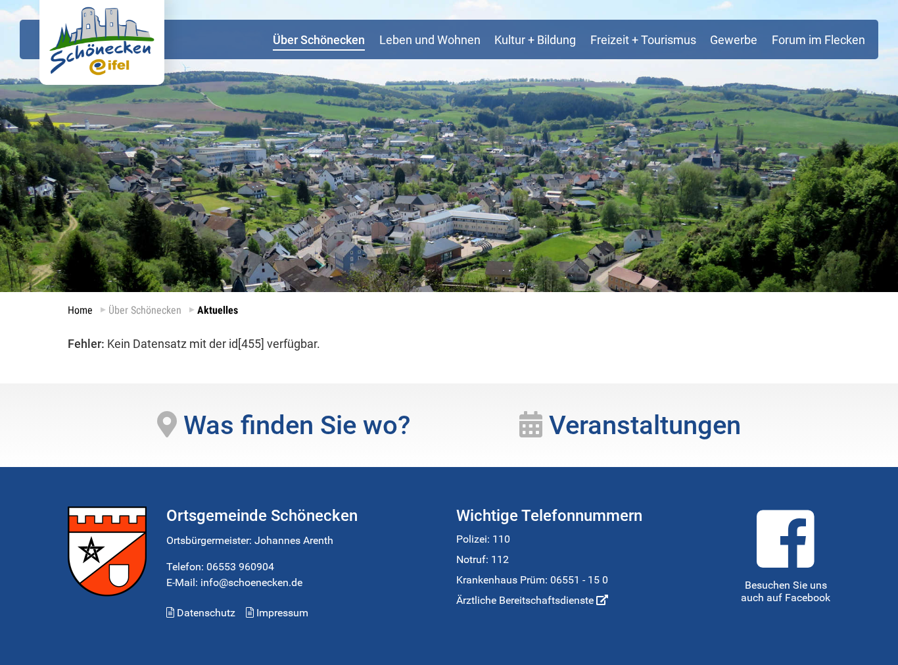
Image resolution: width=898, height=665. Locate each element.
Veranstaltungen (641, 425)
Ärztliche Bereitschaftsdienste (526, 600)
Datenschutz (204, 612)
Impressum (281, 612)
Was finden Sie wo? (293, 425)
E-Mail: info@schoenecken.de (234, 582)
